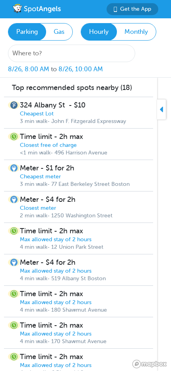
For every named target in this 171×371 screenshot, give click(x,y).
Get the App (135, 9)
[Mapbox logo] (149, 364)
